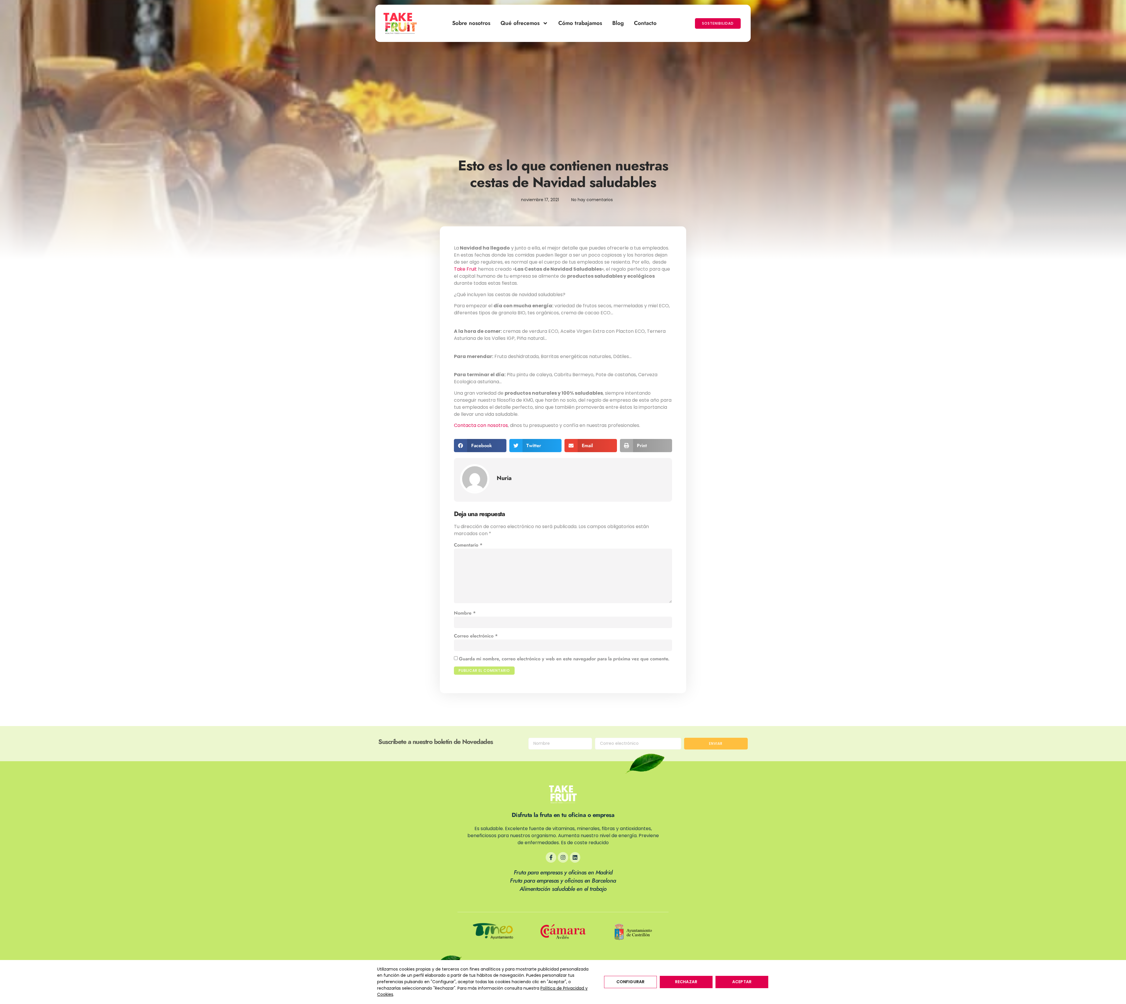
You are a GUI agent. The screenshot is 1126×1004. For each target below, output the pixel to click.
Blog (618, 23)
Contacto (645, 23)
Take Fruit (465, 269)
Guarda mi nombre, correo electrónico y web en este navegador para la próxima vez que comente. (564, 658)
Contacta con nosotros (481, 425)
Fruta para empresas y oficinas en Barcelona (563, 880)
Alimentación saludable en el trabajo (563, 889)
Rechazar (686, 982)
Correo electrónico (476, 635)
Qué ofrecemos (520, 23)
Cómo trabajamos (580, 23)
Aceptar (742, 982)
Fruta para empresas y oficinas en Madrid (563, 872)
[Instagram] (563, 857)
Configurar (630, 982)
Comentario (468, 545)
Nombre (465, 613)
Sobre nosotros (471, 23)
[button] (480, 445)
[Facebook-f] (551, 857)
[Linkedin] (575, 857)
